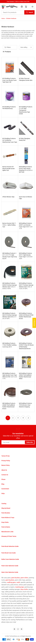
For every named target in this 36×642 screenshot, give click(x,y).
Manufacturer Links (7, 531)
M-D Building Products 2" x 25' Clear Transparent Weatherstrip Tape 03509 (25, 110)
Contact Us (4, 474)
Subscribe (29, 442)
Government (5, 489)
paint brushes (15, 578)
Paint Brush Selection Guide (10, 546)
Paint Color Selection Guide (9, 565)
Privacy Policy (5, 460)
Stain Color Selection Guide (9, 572)
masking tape (19, 587)
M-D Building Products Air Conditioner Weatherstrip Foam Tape (9, 140)
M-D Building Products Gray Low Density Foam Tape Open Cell (9, 80)
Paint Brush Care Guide (8, 553)
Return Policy (5, 465)
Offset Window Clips (8, 197)
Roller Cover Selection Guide (10, 559)
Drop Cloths (5, 522)
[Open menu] (32, 6)
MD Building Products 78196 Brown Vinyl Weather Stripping (25, 405)
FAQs (3, 493)
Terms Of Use (5, 456)
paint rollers (24, 578)
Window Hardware (11, 18)
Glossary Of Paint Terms (8, 536)
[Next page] (28, 418)
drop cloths (24, 589)
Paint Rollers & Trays (7, 517)
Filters (9, 47)
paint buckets (9, 580)
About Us (4, 470)
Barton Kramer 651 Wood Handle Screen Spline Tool (8, 168)
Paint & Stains (5, 527)
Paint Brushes (5, 513)
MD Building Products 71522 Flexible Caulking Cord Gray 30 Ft (9, 345)
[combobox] (18, 12)
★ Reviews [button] (34, 322)
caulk (18, 582)
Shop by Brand (5, 508)
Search (31, 12)
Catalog (3, 503)
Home (3, 18)
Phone (3, 479)
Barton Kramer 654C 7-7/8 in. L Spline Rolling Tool (9, 225)
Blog (2, 484)
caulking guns (11, 582)
